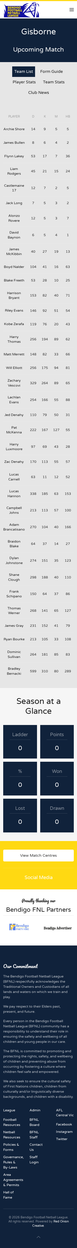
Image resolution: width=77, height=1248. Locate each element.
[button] (72, 9)
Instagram (64, 1132)
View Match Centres (38, 855)
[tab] (23, 71)
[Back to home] (21, 9)
